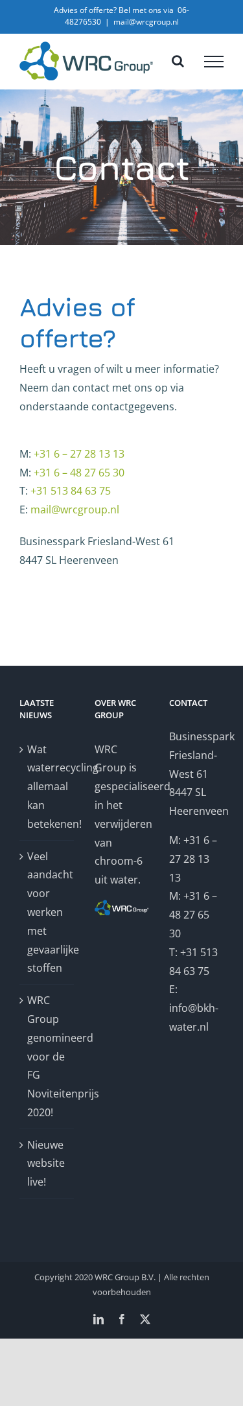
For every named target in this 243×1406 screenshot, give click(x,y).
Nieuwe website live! (46, 1163)
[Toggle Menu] (214, 61)
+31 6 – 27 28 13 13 (79, 454)
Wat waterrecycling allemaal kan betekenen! (47, 786)
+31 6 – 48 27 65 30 (79, 472)
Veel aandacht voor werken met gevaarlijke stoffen (47, 912)
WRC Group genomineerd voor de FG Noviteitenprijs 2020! (47, 1056)
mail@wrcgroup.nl (146, 21)
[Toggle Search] (178, 60)
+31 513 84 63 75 (70, 491)
